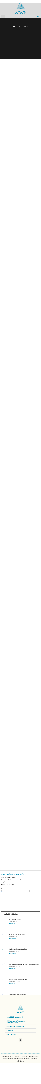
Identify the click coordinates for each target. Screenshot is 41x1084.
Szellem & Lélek (22, 26)
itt (29, 1058)
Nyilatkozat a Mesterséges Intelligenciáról (16, 1021)
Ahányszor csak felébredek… (18, 994)
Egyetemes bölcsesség (15, 1026)
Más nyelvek (11, 1034)
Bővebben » (12, 923)
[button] (3, 16)
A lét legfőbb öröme (15, 919)
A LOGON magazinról (15, 1017)
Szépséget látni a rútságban (18, 949)
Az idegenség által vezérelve (18, 979)
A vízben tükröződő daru (17, 934)
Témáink (10, 1030)
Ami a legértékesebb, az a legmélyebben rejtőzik (24, 964)
